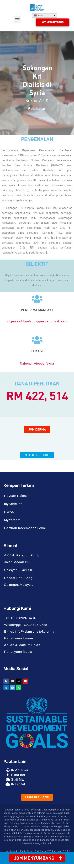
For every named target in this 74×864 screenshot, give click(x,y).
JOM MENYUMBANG (34, 858)
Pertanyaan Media (18, 651)
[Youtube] (25, 681)
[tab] (37, 858)
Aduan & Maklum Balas (22, 645)
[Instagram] (12, 681)
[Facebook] (6, 681)
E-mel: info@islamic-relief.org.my (29, 631)
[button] (17, 19)
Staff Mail (17, 779)
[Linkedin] (6, 687)
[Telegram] (12, 687)
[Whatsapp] (18, 687)
